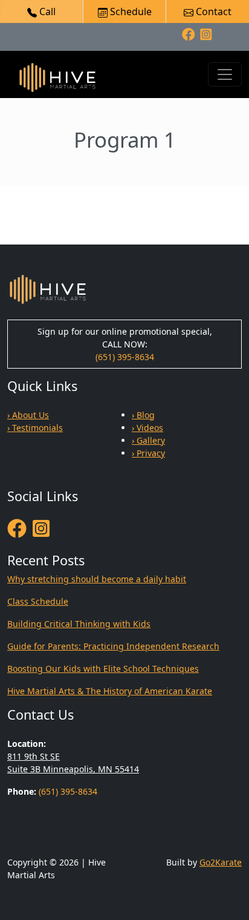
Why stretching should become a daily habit (96, 579)
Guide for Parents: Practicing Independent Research (113, 646)
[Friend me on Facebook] (188, 33)
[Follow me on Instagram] (206, 33)
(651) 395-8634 (124, 357)
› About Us (28, 415)
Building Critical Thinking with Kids (78, 623)
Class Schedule (37, 601)
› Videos (147, 427)
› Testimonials (35, 427)
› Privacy (148, 453)
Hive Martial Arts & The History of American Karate (109, 691)
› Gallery (148, 440)
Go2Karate (220, 862)
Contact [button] (212, 11)
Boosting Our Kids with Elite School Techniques (103, 668)
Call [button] (46, 11)
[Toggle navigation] (225, 74)
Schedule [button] (130, 11)
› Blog (143, 415)
